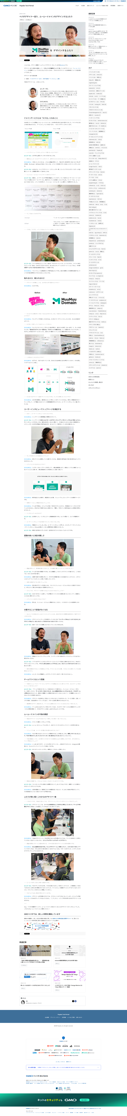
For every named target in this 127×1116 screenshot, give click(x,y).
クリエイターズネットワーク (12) (96, 128)
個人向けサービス (87, 1112)
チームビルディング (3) (94, 254)
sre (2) (96, 313)
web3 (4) (91, 232)
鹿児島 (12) (91, 123)
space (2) (98, 368)
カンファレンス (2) (93, 281)
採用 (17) (91, 115)
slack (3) (98, 238)
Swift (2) (91, 338)
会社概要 (47, 1017)
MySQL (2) (91, 349)
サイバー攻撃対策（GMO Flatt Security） (63, 1083)
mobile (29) (99, 93)
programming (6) (93, 183)
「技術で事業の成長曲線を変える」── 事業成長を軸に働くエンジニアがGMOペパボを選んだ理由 (35, 961)
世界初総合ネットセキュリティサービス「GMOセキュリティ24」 (37, 1081)
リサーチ (67, 1112)
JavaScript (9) (92, 150)
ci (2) (101, 332)
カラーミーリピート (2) (94, 286)
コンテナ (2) (92, 368)
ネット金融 (76, 1112)
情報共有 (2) (98, 362)
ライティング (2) (93, 316)
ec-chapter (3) (99, 276)
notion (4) (91, 215)
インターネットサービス (30, 1112)
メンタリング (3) (93, 259)
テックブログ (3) (99, 243)
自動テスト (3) (92, 246)
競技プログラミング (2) (94, 322)
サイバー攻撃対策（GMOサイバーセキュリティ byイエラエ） (44, 1083)
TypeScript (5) (99, 193)
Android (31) (92, 88)
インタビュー (28, 19)
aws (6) (100, 174)
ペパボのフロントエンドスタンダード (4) (98, 229)
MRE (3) (105, 232)
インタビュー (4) (93, 223)
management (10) (93, 134)
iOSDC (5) (103, 185)
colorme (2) (92, 292)
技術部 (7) (91, 161)
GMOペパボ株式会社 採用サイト (61, 918)
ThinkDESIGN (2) (102, 311)
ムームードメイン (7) (94, 164)
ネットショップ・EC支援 (40, 1112)
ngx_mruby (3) (98, 232)
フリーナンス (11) (93, 131)
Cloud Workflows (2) (99, 335)
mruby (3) (91, 278)
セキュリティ (54, 1112)
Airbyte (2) (99, 308)
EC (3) (99, 259)
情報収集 (71, 1112)
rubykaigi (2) (103, 303)
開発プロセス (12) (93, 126)
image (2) (91, 346)
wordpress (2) (102, 300)
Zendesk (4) (98, 215)
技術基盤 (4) (102, 201)
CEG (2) (96, 338)
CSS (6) (100, 180)
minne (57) (99, 74)
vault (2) (98, 349)
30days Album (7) (102, 158)
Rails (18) (104, 104)
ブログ (77, 5)
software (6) (92, 185)
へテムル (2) (101, 297)
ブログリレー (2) (93, 327)
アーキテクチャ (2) (93, 300)
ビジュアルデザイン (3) (94, 249)
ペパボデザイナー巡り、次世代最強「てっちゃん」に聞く (45, 79)
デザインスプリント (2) (94, 365)
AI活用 (83, 5)
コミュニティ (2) (93, 330)
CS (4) (104, 212)
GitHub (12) (103, 123)
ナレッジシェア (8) (99, 153)
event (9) (97, 147)
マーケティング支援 (61, 1112)
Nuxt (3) (103, 249)
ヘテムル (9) (104, 147)
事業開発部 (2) (92, 340)
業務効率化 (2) (92, 308)
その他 (92, 1112)
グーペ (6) (91, 177)
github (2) (91, 357)
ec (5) (97, 185)
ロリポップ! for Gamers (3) (95, 273)
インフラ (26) (102, 96)
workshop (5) (92, 191)
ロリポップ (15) (92, 120)
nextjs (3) (97, 278)
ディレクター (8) (93, 158)
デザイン (22, 19)
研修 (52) (99, 77)
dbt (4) (97, 204)
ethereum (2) (100, 340)
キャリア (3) (92, 276)
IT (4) (105, 204)
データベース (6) (93, 174)
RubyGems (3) (92, 240)
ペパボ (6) (101, 183)
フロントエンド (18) (93, 107)
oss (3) (97, 251)
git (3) (101, 267)
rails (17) (105, 112)
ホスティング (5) (93, 188)
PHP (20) (102, 101)
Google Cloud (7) (93, 166)
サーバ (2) (101, 281)
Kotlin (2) (103, 322)
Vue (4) (99, 218)
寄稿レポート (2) (93, 297)
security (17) (97, 115)
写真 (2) (91, 335)
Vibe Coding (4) (92, 207)
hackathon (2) (92, 289)
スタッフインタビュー (94, 388)
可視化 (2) (91, 354)
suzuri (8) (91, 153)
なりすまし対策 (74, 1083)
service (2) (91, 362)
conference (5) (101, 188)
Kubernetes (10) (92, 139)
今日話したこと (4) (93, 201)
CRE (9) (100, 139)
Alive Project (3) (93, 270)
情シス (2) (91, 343)
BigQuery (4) (92, 226)
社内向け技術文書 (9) (94, 145)
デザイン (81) (92, 74)
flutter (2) (102, 338)
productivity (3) (100, 240)
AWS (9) (98, 142)
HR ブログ (91, 385)
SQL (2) (100, 316)
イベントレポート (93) (94, 72)
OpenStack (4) (92, 199)
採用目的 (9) (92, 142)
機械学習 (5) (92, 193)
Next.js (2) (96, 305)
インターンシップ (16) (94, 118)
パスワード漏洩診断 (52, 1081)
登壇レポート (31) (100, 91)
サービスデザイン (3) (94, 262)
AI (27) (96, 96)
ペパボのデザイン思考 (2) (95, 351)
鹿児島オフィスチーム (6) (95, 169)
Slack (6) (102, 172)
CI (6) (96, 177)
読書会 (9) (91, 147)
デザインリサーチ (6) (94, 172)
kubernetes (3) (102, 235)
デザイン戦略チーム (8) (94, 155)
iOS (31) (98, 88)
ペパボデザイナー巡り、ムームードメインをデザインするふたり (46, 16)
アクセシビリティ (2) (94, 332)
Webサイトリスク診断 (61, 1081)
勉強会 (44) (97, 80)
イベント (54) (92, 77)
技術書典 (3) (92, 238)
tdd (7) (100, 166)
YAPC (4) (99, 199)
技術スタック (90, 5)
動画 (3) (102, 251)
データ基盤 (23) (101, 99)
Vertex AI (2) (98, 346)
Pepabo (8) (99, 150)
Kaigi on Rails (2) (93, 284)
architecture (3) (92, 265)
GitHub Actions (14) (102, 120)
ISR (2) (102, 305)
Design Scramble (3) (94, 267)
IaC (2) (98, 289)
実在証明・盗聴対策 (29, 1083)
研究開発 (113, 5)
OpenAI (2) (100, 327)
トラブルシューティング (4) (95, 212)
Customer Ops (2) (99, 354)
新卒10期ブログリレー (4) (95, 210)
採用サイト (120, 5)
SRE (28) (91, 96)
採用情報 (64, 1017)
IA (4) (101, 204)
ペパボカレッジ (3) (93, 235)
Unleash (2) (104, 365)
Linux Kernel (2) (92, 311)
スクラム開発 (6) (93, 180)
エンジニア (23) (92, 99)
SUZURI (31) (92, 91)
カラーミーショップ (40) (94, 85)
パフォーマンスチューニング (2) (96, 359)
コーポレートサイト (60, 1061)
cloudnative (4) (92, 220)
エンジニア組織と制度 (102, 5)
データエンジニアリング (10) (95, 136)
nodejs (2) (91, 313)
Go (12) (97, 123)
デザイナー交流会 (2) (94, 319)
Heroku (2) (97, 357)
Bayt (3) (99, 257)
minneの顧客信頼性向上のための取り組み (66, 960)
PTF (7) (97, 161)
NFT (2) (91, 305)
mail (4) (99, 220)
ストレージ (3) (92, 257)
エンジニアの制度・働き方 (95, 382)
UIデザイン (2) (99, 292)
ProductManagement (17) (95, 112)
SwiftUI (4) (91, 204)
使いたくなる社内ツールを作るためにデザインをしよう (35, 985)
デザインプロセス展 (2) (94, 324)
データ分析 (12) (102, 126)
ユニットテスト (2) (93, 294)
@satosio (62, 65)
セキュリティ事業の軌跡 (82, 1083)
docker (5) (99, 191)
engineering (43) (93, 82)
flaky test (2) (103, 313)
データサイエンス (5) (94, 196)
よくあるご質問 (71, 1017)
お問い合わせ (79, 1017)
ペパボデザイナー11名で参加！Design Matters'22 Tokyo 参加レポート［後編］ (68, 986)
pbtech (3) (91, 251)
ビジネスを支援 (47, 1112)
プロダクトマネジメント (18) (95, 110)
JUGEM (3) (91, 243)
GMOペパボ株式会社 (94, 376)
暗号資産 (81, 1112)
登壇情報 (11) (102, 131)
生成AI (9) (102, 145)
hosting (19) (97, 104)
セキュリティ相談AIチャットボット (72, 1081)
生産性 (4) (100, 223)
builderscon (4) (92, 218)
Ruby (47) (91, 80)
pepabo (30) (92, 93)
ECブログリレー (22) (94, 101)
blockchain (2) (98, 343)
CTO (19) (91, 104)
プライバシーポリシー (55, 1017)
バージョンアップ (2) (94, 303)
